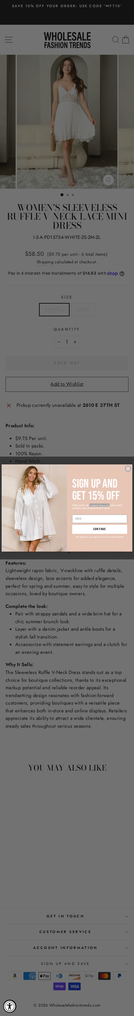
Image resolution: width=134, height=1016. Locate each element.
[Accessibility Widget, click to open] (9, 1006)
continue (99, 529)
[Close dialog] (128, 469)
